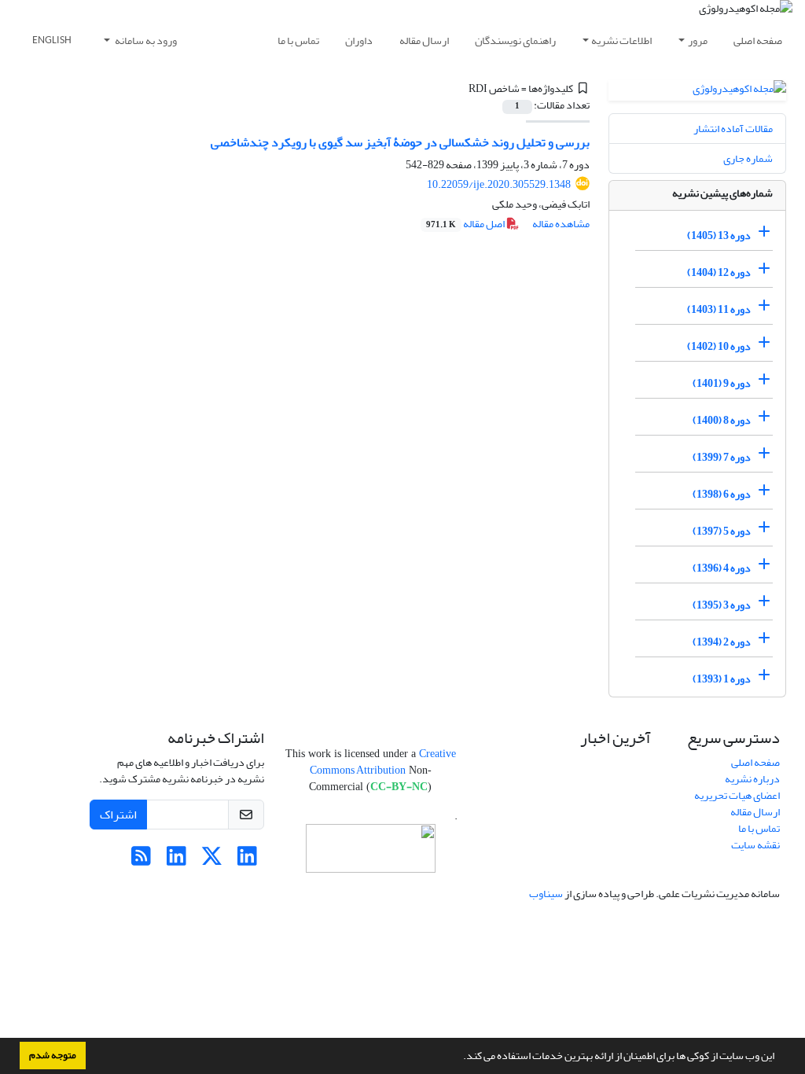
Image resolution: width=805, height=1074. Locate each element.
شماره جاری (748, 158)
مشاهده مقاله (561, 223)
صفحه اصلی (757, 40)
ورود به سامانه (145, 40)
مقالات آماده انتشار (733, 128)
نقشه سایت (755, 844)
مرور (698, 40)
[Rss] (141, 860)
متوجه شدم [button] (52, 1055)
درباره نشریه (752, 778)
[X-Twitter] (212, 860)
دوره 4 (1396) (722, 568)
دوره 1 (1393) (722, 679)
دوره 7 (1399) (722, 457)
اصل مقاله (466, 223)
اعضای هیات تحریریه (737, 795)
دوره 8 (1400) (722, 420)
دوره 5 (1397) (722, 531)
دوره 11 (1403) (719, 309)
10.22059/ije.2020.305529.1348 (499, 184)
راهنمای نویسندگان (515, 40)
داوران (359, 40)
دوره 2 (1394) (722, 642)
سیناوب (546, 893)
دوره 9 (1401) (722, 383)
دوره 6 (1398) (722, 494)
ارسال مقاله (424, 40)
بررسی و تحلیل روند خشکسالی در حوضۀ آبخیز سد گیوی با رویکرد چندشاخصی (400, 142)
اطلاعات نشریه (621, 40)
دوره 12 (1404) (719, 272)
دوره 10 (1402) (719, 346)
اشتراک (118, 814)
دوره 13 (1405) (719, 235)
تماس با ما (298, 40)
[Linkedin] (247, 860)
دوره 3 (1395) (722, 605)
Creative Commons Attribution (383, 762)
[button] (459, 1057)
